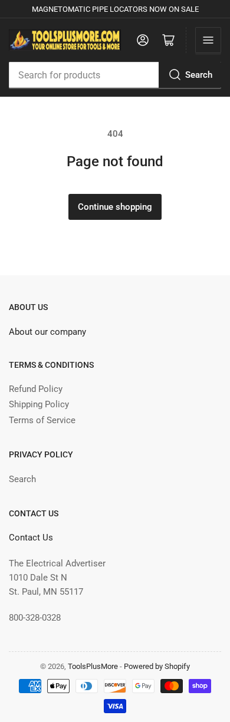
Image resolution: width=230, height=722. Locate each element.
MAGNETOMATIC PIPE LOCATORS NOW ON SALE (115, 9)
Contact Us (31, 537)
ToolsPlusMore (94, 666)
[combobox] (115, 75)
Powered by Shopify (157, 666)
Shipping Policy (39, 404)
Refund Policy (36, 389)
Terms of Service (42, 420)
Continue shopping (115, 207)
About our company (47, 332)
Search (198, 75)
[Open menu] (208, 40)
